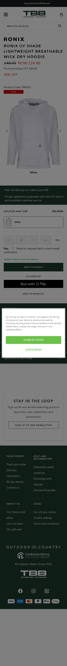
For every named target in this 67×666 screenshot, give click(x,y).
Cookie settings (33, 349)
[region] (33, 333)
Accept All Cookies (33, 340)
